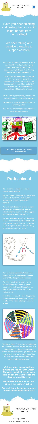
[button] (33, 7)
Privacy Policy (19, 419)
